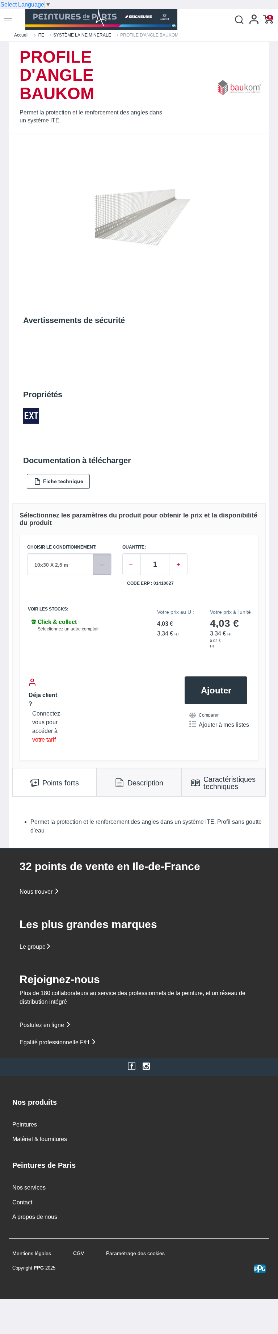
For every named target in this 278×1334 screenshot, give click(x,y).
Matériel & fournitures (39, 1139)
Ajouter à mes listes (224, 725)
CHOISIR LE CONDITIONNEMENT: (62, 547)
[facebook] (131, 1067)
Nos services (29, 1187)
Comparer (209, 715)
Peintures (24, 1124)
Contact (22, 1202)
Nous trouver (37, 892)
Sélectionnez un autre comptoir (68, 629)
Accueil (21, 35)
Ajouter (216, 690)
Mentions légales (31, 1253)
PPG (39, 1268)
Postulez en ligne (43, 1025)
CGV (78, 1253)
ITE (41, 35)
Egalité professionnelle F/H (55, 1042)
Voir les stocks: (48, 609)
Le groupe (33, 947)
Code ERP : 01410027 (150, 583)
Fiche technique (63, 481)
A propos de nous (34, 1217)
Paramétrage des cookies (135, 1253)
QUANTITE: (134, 547)
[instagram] (146, 1067)
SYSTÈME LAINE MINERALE (82, 35)
